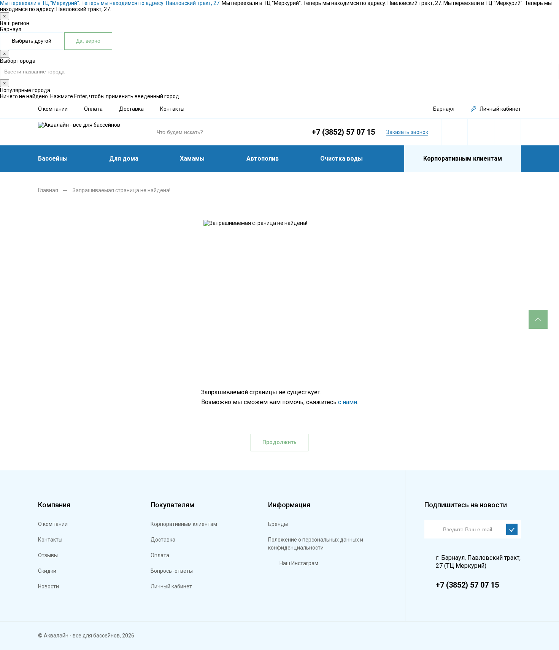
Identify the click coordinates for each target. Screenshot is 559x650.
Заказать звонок (407, 132)
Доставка (131, 109)
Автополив (262, 158)
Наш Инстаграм (299, 563)
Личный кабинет (500, 109)
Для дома (123, 158)
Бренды (278, 524)
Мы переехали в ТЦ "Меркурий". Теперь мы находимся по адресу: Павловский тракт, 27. (111, 3)
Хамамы (192, 158)
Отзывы (48, 555)
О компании (53, 109)
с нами (347, 402)
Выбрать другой (31, 41)
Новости (48, 586)
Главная (48, 190)
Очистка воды (341, 158)
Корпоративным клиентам (462, 158)
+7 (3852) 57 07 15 (343, 132)
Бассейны (53, 158)
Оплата (93, 109)
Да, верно (88, 41)
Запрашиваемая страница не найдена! (121, 190)
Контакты (172, 109)
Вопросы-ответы (172, 571)
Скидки (47, 571)
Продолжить (279, 442)
